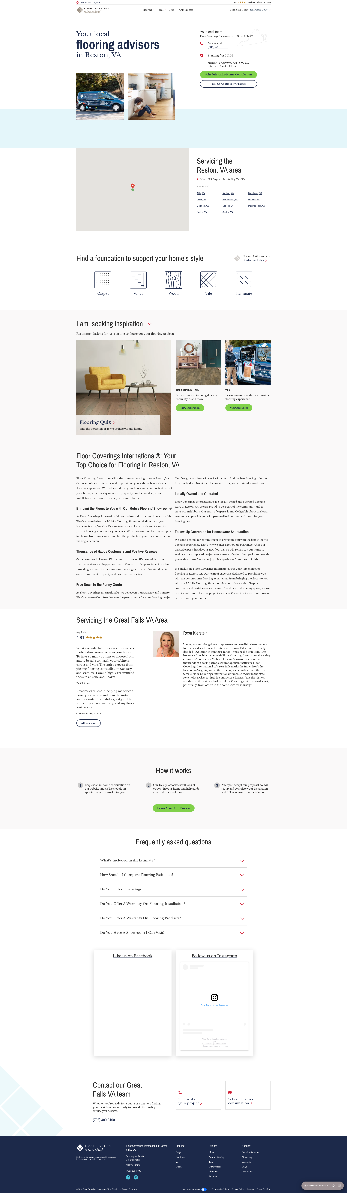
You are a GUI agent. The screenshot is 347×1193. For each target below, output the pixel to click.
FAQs (244, 1167)
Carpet (179, 1152)
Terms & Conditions (220, 1189)
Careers (250, 1189)
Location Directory (251, 1152)
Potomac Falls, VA (256, 206)
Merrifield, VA (203, 206)
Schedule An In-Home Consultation (228, 74)
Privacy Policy (238, 1189)
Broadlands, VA (255, 193)
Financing (247, 1157)
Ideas (160, 9)
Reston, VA (202, 212)
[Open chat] (334, 1185)
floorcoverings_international (214, 1044)
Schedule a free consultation (241, 1101)
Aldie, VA (201, 193)
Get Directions (133, 1160)
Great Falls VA (85, 3)
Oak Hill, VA (228, 206)
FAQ (269, 2)
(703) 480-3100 (218, 47)
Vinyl (178, 1162)
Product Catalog (216, 1157)
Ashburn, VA (228, 193)
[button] (173, 860)
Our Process (186, 9)
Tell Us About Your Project (228, 83)
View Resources (239, 407)
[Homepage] (99, 1148)
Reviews (213, 1176)
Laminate (180, 1157)
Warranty (246, 1162)
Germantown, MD (230, 199)
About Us (261, 2)
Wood (178, 1167)
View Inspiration (190, 407)
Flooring (147, 9)
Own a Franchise (264, 1189)
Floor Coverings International (214, 1039)
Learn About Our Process (173, 808)
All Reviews (88, 723)
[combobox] (260, 8)
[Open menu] (340, 1185)
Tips (171, 9)
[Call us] (201, 44)
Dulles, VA (201, 199)
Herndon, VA (254, 199)
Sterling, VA (228, 212)
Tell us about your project (189, 1101)
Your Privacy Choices (191, 1189)
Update (97, 3)
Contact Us (247, 1172)
